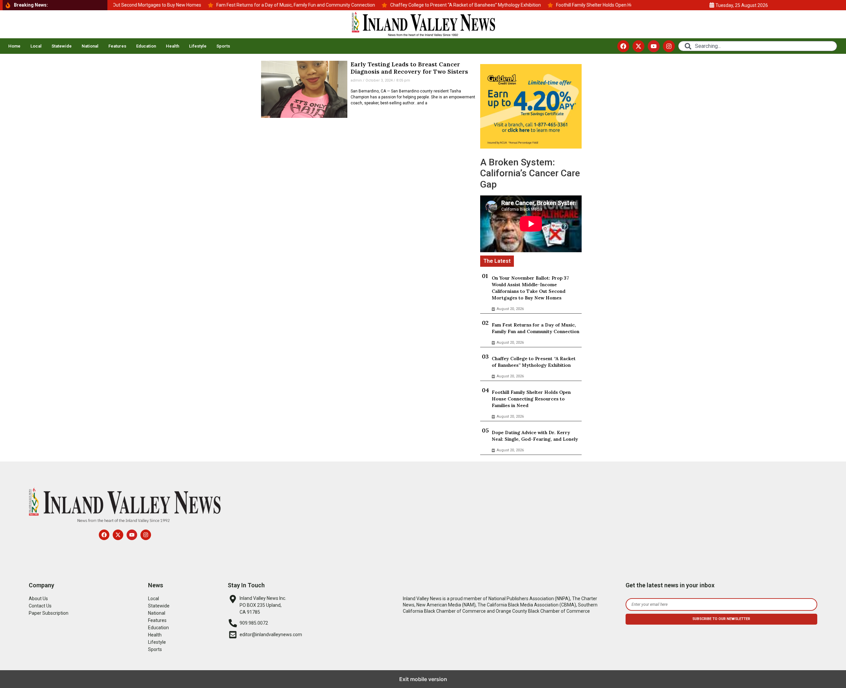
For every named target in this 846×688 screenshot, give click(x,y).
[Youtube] (654, 46)
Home (14, 46)
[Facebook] (623, 46)
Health (172, 46)
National (90, 46)
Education (146, 46)
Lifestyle (198, 46)
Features (117, 46)
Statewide (62, 46)
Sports (223, 46)
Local (36, 46)
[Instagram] (669, 46)
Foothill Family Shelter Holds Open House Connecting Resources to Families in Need (531, 398)
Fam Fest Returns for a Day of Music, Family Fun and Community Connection (535, 328)
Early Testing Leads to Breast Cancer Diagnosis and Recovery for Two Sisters (409, 67)
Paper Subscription (48, 613)
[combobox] (757, 46)
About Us (38, 598)
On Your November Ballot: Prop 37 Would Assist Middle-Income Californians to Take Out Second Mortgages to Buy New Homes (530, 288)
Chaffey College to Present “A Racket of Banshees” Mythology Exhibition (534, 362)
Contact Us (40, 605)
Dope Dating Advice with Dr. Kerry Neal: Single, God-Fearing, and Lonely (535, 436)
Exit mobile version (423, 679)
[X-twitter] (638, 46)
